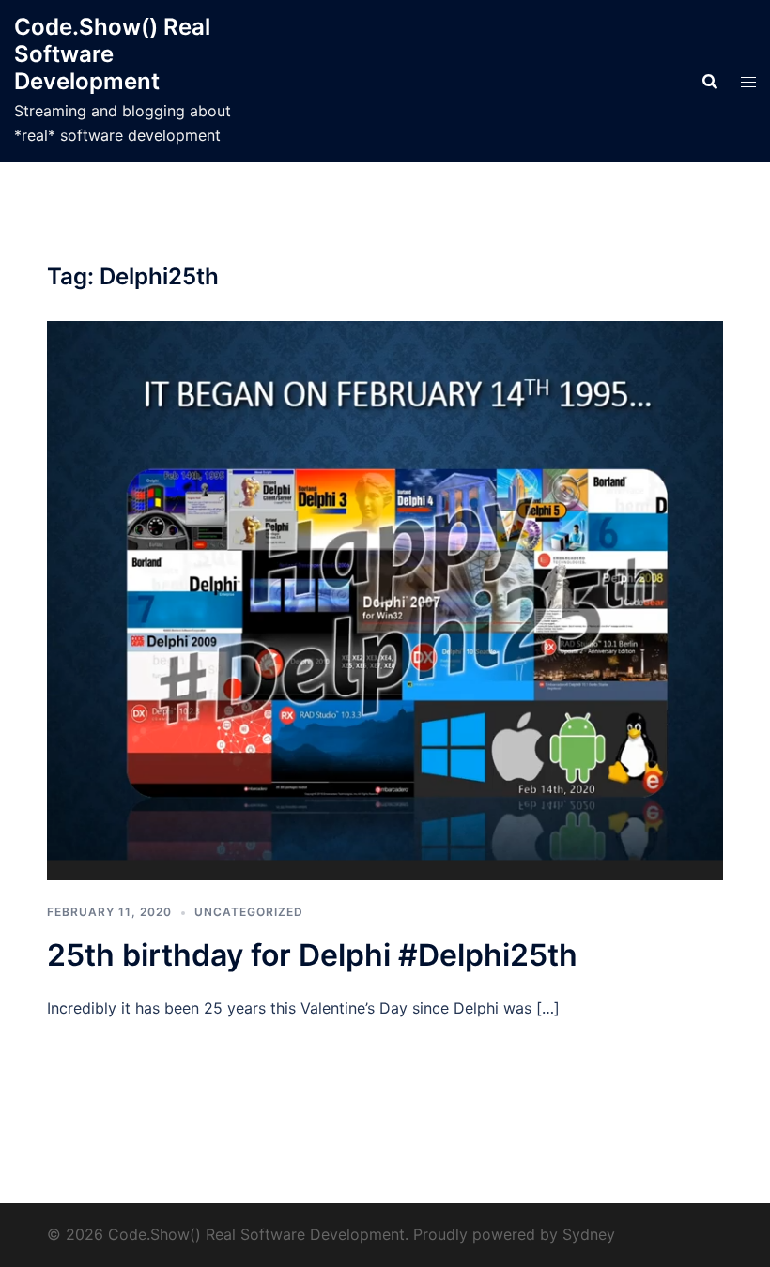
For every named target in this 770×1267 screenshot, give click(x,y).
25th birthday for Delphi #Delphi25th (312, 955)
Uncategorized (248, 912)
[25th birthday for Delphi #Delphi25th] (385, 599)
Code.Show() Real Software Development (112, 54)
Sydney (588, 1234)
